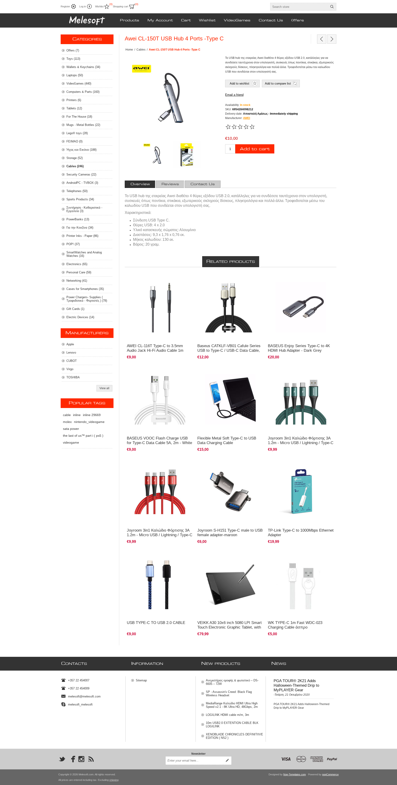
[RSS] (91, 759)
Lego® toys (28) (77, 133)
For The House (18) (79, 116)
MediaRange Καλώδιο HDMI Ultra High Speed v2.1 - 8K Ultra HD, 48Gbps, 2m (232, 705)
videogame (71, 442)
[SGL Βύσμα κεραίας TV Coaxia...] (321, 39)
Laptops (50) (74, 75)
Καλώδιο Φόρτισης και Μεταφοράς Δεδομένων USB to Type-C (298, 557)
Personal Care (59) (78, 272)
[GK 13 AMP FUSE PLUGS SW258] (331, 39)
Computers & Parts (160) (82, 92)
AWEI (246, 118)
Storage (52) (74, 158)
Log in (82, 6)
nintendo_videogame (89, 422)
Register (65, 6)
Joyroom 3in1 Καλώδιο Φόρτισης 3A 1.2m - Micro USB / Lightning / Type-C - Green (300, 443)
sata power (71, 429)
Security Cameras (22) (81, 174)
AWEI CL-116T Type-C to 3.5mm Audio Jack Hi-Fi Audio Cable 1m (155, 348)
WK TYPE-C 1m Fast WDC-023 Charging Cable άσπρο (295, 625)
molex (67, 422)
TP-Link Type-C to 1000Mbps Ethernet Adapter (301, 532)
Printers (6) (73, 100)
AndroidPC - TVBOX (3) (82, 182)
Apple (70, 344)
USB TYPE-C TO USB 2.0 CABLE (156, 623)
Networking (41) (76, 280)
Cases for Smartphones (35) (85, 289)
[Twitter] (62, 759)
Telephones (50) (77, 191)
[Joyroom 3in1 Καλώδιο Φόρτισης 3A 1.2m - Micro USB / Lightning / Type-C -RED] (160, 474)
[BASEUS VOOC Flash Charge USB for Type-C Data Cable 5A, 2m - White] (160, 399)
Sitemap (141, 680)
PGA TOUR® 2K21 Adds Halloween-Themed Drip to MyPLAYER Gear (296, 685)
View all (104, 388)
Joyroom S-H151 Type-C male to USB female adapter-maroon (230, 532)
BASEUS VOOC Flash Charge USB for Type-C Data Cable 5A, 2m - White (159, 440)
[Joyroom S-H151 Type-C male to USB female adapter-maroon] (231, 492)
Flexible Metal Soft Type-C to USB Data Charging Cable (226, 440)
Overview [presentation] (140, 184)
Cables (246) (75, 166)
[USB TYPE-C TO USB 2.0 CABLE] (160, 584)
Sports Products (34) (80, 199)
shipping (114, 780)
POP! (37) (73, 244)
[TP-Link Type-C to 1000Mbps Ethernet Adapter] (301, 492)
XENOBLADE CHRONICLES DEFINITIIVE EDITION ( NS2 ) (234, 736)
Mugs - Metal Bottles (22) (83, 125)
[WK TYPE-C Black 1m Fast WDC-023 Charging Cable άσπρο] (301, 584)
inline (77, 415)
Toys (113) (73, 58)
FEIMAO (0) (74, 141)
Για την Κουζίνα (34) (79, 227)
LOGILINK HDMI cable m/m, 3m (227, 715)
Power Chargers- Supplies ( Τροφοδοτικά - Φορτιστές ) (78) (86, 298)
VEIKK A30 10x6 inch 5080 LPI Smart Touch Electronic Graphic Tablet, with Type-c (229, 627)
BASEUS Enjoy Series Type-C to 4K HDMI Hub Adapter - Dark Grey (299, 348)
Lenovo (71, 352)
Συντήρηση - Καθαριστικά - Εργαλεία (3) (84, 209)
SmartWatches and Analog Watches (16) (84, 254)
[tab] (140, 184)
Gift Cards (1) (75, 309)
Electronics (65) (76, 264)
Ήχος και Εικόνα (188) (81, 149)
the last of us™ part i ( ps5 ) (83, 435)
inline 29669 (92, 415)
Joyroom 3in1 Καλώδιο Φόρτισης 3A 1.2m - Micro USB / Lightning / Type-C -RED (159, 535)
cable (67, 415)
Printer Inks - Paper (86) (82, 236)
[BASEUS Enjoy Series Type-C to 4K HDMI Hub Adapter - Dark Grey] (301, 307)
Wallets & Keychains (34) (83, 67)
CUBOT (71, 361)
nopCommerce (330, 774)
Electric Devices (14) (80, 317)
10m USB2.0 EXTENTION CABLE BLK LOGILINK (232, 724)
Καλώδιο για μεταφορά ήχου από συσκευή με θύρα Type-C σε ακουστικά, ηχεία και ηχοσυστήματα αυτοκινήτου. (157, 282)
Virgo (69, 369)
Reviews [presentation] (170, 184)
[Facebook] (71, 759)
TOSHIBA (73, 377)
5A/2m (204, 278)
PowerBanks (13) (77, 219)
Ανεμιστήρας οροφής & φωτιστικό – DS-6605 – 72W (232, 682)
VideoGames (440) (78, 83)
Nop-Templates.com (294, 774)
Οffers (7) (72, 50)
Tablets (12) (74, 108)
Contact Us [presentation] (202, 184)
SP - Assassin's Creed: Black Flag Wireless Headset (229, 693)
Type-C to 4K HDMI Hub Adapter (290, 278)
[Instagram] (81, 759)
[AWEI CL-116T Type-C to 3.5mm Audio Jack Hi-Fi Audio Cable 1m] (160, 307)
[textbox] (299, 6)
